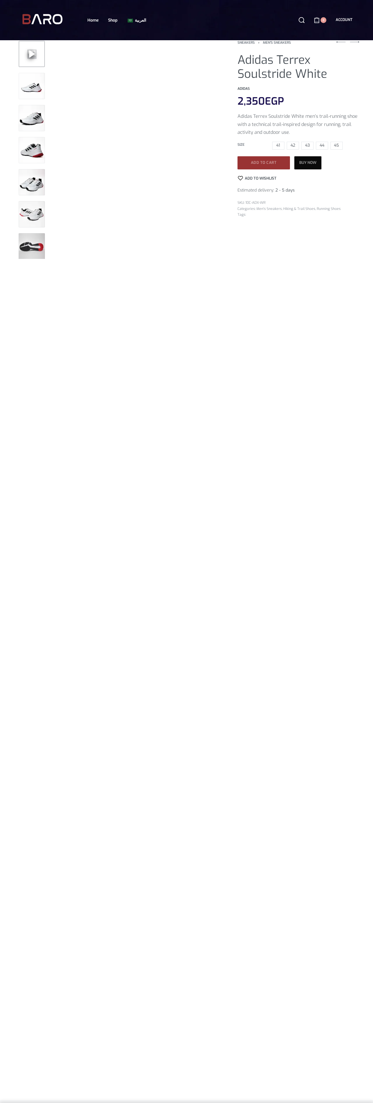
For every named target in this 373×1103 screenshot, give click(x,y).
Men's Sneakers (277, 42)
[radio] (278, 145)
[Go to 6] (32, 214)
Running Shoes (329, 208)
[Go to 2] (32, 86)
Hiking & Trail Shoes (299, 208)
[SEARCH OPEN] (301, 20)
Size (240, 145)
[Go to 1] (32, 54)
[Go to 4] (32, 150)
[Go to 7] (32, 246)
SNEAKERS (246, 42)
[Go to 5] (32, 182)
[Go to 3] (32, 118)
